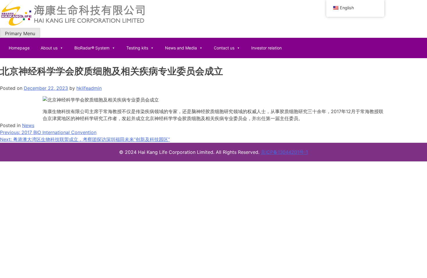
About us (49, 47)
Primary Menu (20, 33)
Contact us (224, 47)
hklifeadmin (89, 88)
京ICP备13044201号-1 (284, 152)
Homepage (19, 47)
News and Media (181, 47)
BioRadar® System (92, 47)
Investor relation (266, 47)
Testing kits (137, 47)
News (28, 125)
